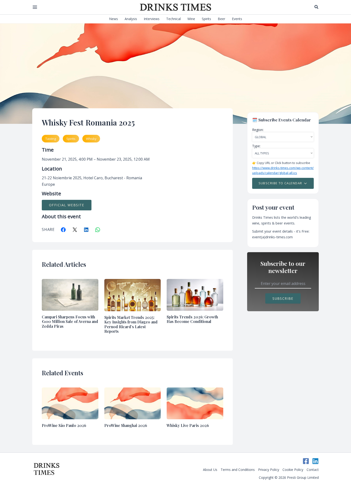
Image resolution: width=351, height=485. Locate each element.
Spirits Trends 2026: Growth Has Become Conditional (192, 319)
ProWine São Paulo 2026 (64, 425)
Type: (256, 146)
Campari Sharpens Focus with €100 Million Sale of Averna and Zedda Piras (70, 321)
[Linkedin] (315, 461)
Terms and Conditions (238, 469)
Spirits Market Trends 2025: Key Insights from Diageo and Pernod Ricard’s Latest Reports (131, 324)
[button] (316, 7)
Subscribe (282, 298)
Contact (313, 469)
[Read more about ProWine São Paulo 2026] (70, 402)
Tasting (50, 138)
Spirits (70, 138)
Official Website (66, 205)
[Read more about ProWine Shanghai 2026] (132, 402)
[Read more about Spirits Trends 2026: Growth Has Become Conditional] (195, 294)
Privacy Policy (268, 469)
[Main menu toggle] (34, 7)
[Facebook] (306, 461)
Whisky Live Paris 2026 (188, 425)
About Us (210, 469)
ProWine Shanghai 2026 (125, 425)
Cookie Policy (292, 469)
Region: (258, 129)
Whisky (91, 138)
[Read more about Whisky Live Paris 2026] (195, 402)
